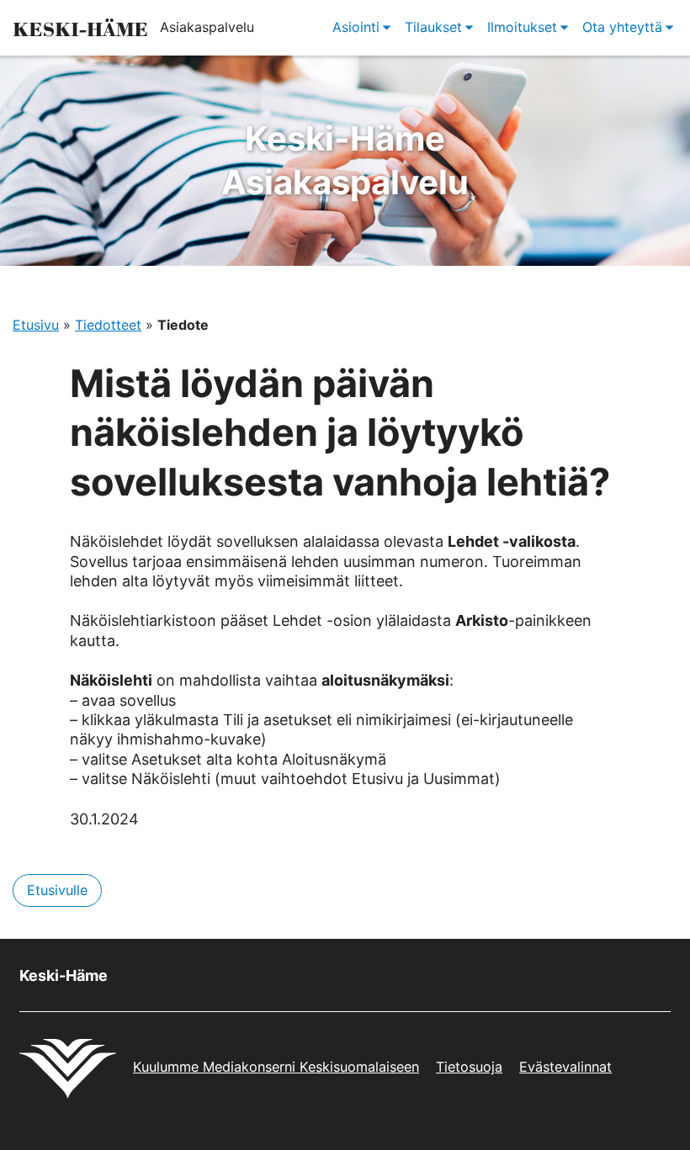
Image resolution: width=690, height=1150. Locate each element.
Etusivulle (57, 890)
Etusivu (36, 324)
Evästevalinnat (565, 1066)
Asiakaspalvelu (345, 160)
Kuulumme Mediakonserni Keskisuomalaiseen (276, 1066)
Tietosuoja (469, 1066)
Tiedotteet (108, 324)
